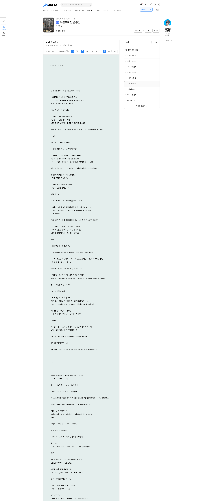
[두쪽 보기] (76, 51)
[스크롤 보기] (82, 51)
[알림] (151, 4)
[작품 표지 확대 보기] (48, 25)
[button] (50, 51)
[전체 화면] (100, 51)
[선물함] (141, 4)
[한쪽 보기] (72, 51)
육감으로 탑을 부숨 (70, 22)
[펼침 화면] (96, 51)
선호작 (3, 35)
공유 (157, 31)
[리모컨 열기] (3, 21)
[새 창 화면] (108, 51)
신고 (149, 31)
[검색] (89, 4)
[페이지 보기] (86, 51)
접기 (155, 42)
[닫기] (150, 9)
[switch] (67, 51)
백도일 (60, 26)
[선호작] (146, 4)
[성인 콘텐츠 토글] (157, 10)
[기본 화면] (92, 51)
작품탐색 (4, 29)
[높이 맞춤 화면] (104, 51)
